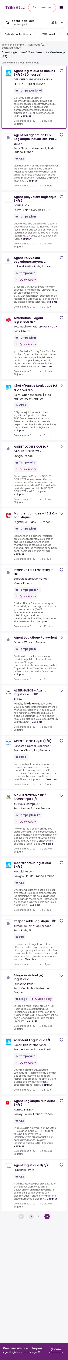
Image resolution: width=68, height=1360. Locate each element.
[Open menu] (61, 7)
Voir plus (26, 116)
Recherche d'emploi (13, 45)
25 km (55, 22)
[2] (47, 1216)
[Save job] (61, 70)
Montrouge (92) (37, 45)
